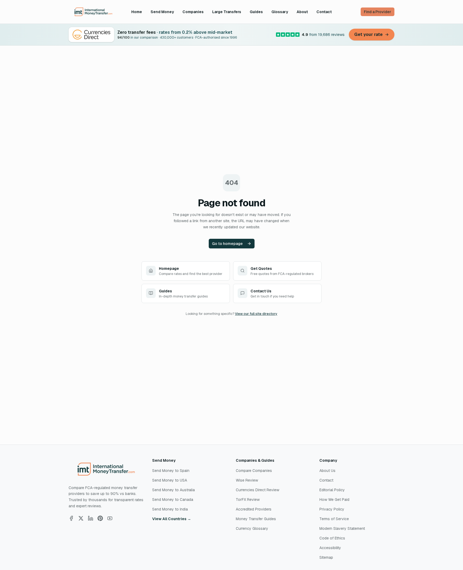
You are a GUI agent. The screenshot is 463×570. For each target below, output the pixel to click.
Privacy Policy (331, 509)
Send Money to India (170, 509)
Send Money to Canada (172, 499)
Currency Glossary (252, 528)
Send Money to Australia (173, 489)
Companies (193, 11)
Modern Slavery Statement (342, 528)
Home (136, 11)
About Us (327, 470)
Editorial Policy (332, 489)
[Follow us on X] (81, 518)
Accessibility (330, 547)
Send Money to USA (169, 480)
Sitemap (326, 557)
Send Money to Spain (170, 470)
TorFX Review (248, 499)
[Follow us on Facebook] (71, 518)
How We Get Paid (334, 499)
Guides (256, 11)
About (302, 11)
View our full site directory (256, 314)
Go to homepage (227, 243)
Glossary (279, 11)
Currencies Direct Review (257, 489)
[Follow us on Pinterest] (100, 518)
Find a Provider (377, 11)
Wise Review (247, 480)
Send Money (162, 11)
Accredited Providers (253, 509)
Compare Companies (254, 470)
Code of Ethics (332, 538)
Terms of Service (334, 518)
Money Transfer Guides (256, 518)
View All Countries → (171, 518)
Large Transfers (226, 11)
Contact (324, 11)
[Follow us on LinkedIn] (90, 518)
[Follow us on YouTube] (110, 518)
